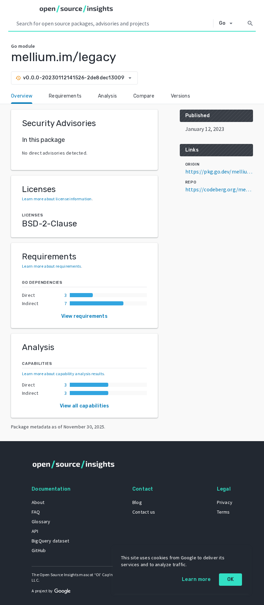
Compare (143, 96)
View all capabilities (84, 406)
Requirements (65, 96)
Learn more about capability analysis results (63, 373)
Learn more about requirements (51, 266)
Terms (223, 512)
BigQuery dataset (50, 541)
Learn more (196, 579)
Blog (137, 502)
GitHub (39, 550)
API (35, 531)
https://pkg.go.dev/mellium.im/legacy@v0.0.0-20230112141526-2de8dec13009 (219, 171)
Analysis (107, 96)
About (38, 502)
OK (230, 579)
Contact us (143, 512)
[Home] (76, 8)
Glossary (41, 521)
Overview (21, 96)
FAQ (36, 512)
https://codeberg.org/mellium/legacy (219, 189)
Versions (180, 96)
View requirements (84, 316)
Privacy (224, 502)
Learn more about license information (57, 198)
